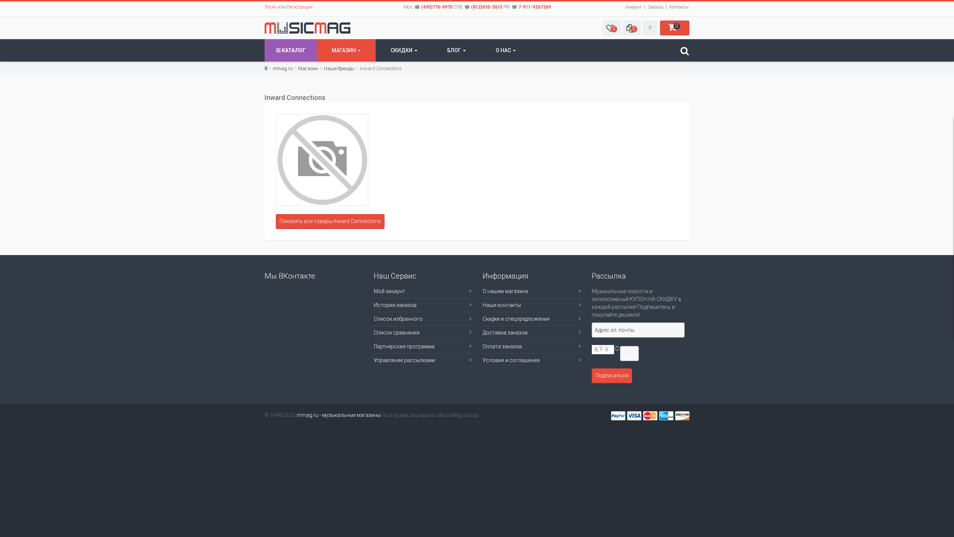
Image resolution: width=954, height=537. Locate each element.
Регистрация (300, 7)
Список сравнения (397, 333)
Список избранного (398, 319)
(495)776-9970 (436, 7)
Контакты (679, 7)
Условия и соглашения (511, 360)
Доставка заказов (505, 333)
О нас (504, 50)
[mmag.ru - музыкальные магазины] (307, 28)
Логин (271, 7)
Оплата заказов (502, 346)
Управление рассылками (404, 360)
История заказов (395, 305)
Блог (454, 50)
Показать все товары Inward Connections (330, 221)
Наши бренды (339, 68)
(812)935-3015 (486, 7)
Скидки (402, 50)
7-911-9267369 (534, 7)
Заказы (655, 7)
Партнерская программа (404, 346)
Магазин (344, 50)
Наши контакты (502, 305)
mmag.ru (283, 68)
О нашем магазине (505, 291)
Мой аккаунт (389, 291)
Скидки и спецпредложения (516, 319)
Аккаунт (633, 7)
